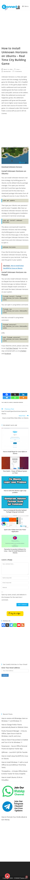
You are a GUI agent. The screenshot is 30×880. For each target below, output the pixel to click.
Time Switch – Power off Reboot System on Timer (15, 472)
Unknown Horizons (18, 402)
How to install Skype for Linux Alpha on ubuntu (15, 452)
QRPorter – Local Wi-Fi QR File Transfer (15, 752)
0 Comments (18, 71)
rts (8, 402)
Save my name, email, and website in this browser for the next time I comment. (14, 597)
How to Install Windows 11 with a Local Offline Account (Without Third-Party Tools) (15, 764)
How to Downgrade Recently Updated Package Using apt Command (15, 511)
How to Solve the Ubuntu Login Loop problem (15, 491)
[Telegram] (7, 397)
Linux (17, 69)
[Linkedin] (23, 394)
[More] (23, 397)
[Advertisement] (15, 26)
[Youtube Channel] (19, 625)
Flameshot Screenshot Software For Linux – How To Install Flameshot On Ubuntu (15, 551)
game (5, 402)
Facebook (7, 353)
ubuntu (11, 402)
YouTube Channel (12, 348)
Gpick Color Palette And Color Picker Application (15, 530)
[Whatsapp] (15, 397)
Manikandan (7, 71)
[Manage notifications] (26, 877)
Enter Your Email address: (11, 668)
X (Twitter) (23, 351)
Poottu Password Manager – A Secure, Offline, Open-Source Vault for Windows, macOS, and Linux (14, 733)
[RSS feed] (22, 625)
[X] (15, 394)
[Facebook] (7, 394)
